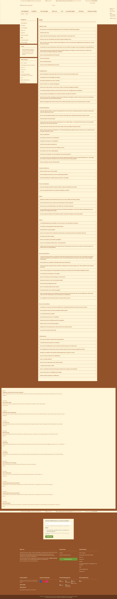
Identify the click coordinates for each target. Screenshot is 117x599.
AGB (22, 77)
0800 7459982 (94, 0)
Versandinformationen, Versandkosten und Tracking (26, 75)
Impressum (23, 69)
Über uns (23, 30)
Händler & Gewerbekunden (65, 555)
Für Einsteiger (24, 28)
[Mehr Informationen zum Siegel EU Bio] (113, 18)
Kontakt (22, 71)
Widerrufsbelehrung (25, 80)
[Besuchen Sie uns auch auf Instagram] (47, 581)
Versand (54, 596)
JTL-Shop (70, 597)
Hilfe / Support (24, 62)
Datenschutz (23, 82)
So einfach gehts (24, 40)
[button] (90, 5)
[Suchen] (72, 5)
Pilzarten (23, 32)
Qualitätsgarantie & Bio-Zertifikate (28, 65)
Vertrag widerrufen (68, 559)
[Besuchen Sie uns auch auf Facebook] (41, 581)
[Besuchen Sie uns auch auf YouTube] (44, 581)
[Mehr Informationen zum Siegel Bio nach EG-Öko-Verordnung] (113, 9)
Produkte (23, 25)
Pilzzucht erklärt (92, 11)
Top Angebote (24, 23)
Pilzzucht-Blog (24, 42)
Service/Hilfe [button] (92, 3)
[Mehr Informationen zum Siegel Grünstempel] (113, 14)
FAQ (62, 11)
